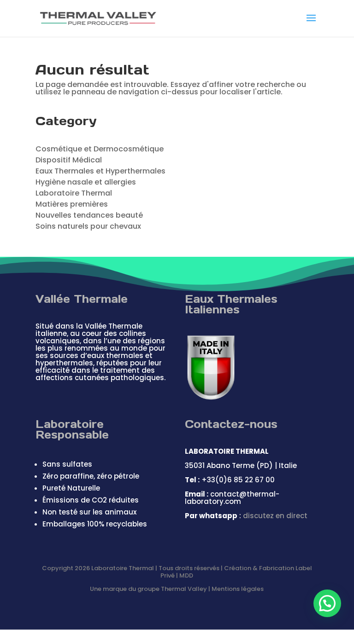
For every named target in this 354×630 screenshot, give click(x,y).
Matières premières (71, 204)
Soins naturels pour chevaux (88, 226)
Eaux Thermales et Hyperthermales (100, 171)
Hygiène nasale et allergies (85, 182)
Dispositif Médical (68, 160)
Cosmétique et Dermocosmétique (99, 149)
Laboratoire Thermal (73, 193)
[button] (327, 603)
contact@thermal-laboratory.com (232, 497)
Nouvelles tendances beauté (89, 215)
